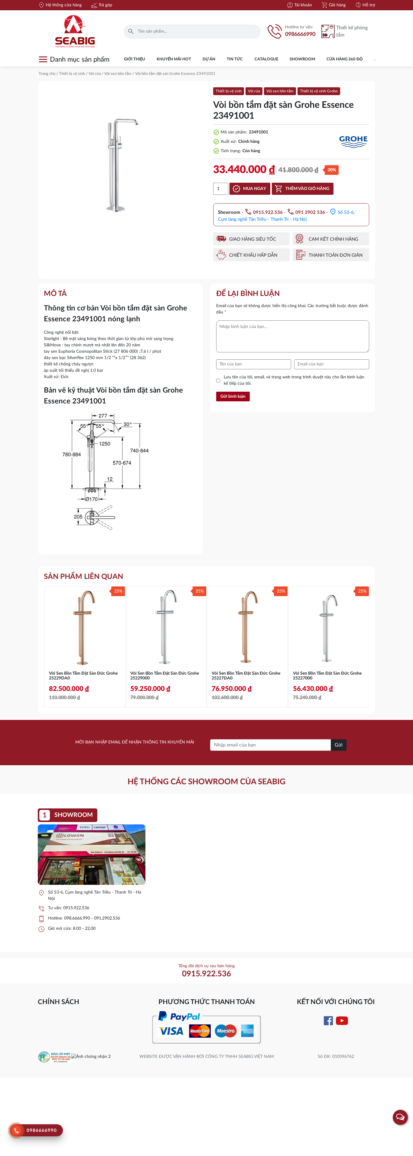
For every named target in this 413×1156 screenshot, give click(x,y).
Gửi (339, 745)
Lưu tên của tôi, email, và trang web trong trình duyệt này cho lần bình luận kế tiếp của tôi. (294, 380)
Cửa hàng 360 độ (345, 59)
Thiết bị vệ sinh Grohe (319, 91)
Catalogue (266, 59)
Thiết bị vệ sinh (72, 74)
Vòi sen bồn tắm (118, 74)
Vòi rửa (95, 74)
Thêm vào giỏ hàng (307, 189)
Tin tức (235, 59)
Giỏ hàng (333, 5)
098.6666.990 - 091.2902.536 (92, 918)
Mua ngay (254, 189)
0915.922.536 (76, 908)
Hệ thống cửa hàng (60, 5)
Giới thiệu (134, 59)
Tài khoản (299, 5)
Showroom (302, 59)
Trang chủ (47, 74)
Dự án (209, 59)
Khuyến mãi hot (174, 59)
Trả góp (101, 5)
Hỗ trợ (365, 5)
